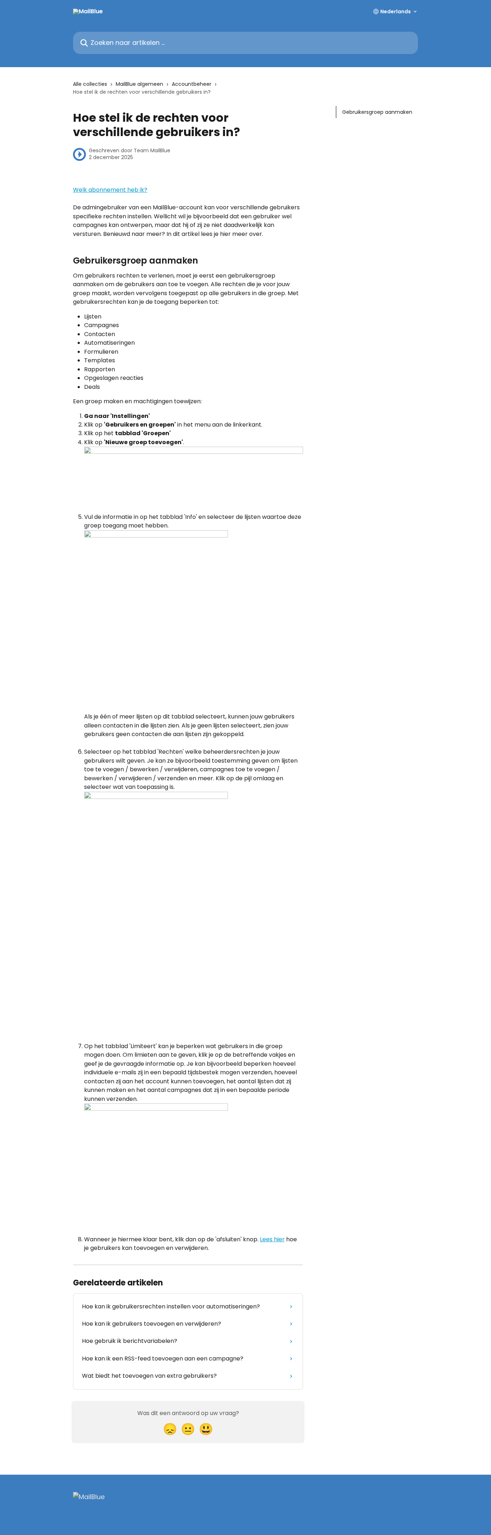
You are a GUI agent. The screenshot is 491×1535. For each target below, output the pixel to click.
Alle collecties (90, 84)
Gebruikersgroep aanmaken (377, 112)
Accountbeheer (191, 84)
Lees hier (272, 1239)
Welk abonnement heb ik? (110, 190)
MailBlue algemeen (139, 84)
